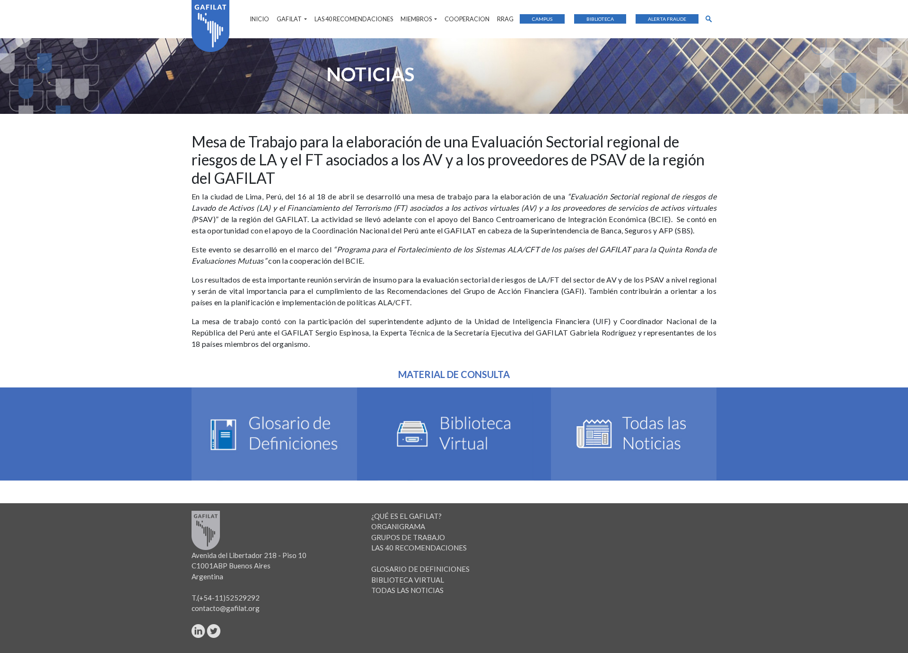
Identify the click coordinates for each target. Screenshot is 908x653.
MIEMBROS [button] (417, 19)
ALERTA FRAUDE (667, 19)
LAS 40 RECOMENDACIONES (353, 19)
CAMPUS (542, 19)
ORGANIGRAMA (398, 526)
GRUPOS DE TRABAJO (408, 537)
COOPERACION (467, 19)
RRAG (505, 19)
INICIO (259, 19)
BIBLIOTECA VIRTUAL (407, 580)
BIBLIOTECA (600, 19)
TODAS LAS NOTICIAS (407, 590)
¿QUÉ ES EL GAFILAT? (406, 516)
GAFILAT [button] (290, 19)
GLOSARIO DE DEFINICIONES (420, 569)
